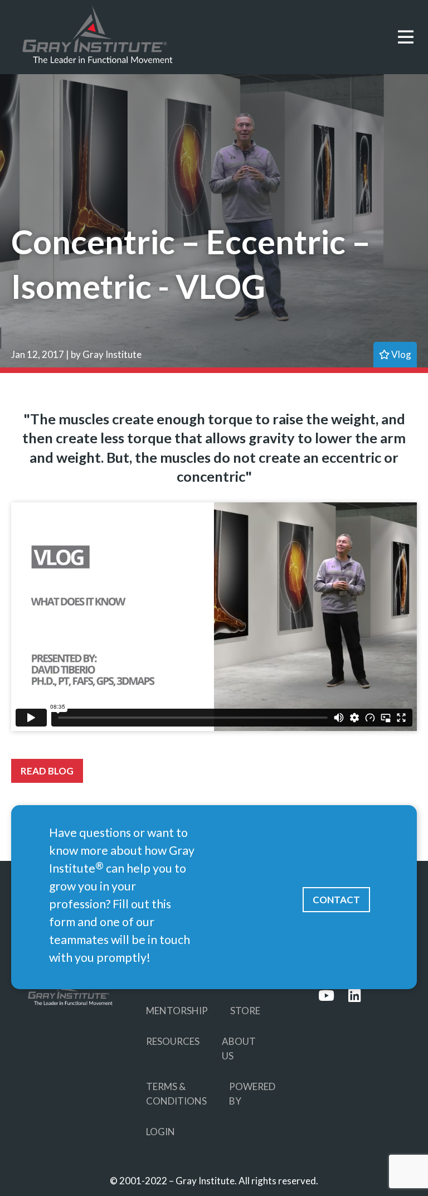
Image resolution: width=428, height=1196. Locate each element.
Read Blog (47, 771)
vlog (400, 354)
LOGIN (160, 1131)
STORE (245, 1010)
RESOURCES (173, 1041)
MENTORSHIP (177, 1010)
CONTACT (336, 900)
